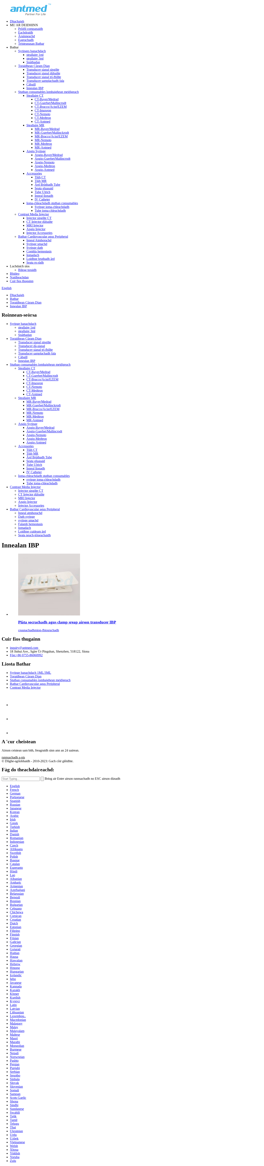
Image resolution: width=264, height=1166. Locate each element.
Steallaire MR (35, 125)
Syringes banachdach (32, 51)
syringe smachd (28, 520)
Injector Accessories (39, 233)
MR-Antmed (43, 147)
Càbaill (31, 84)
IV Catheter (42, 199)
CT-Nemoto (42, 114)
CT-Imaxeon (43, 110)
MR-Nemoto (43, 140)
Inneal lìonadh (44, 195)
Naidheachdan (19, 277)
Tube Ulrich (42, 192)
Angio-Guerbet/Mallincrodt (52, 158)
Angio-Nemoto (44, 162)
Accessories (34, 173)
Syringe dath (34, 247)
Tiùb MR (41, 181)
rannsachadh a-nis (13, 757)
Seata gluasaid (44, 188)
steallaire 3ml (35, 58)
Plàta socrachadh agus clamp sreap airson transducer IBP (67, 622)
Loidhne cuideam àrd (32, 531)
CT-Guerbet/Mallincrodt (50, 103)
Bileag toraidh (27, 270)
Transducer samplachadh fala (45, 80)
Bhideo (14, 273)
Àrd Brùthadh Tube (47, 184)
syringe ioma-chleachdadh (43, 479)
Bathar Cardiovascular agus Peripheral (43, 236)
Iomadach (32, 255)
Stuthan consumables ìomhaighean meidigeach (48, 92)
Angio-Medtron (45, 166)
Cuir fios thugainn (21, 281)
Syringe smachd (36, 244)
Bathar (14, 299)
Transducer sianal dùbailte (43, 73)
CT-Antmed (42, 121)
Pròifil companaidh (30, 29)
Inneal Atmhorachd (38, 240)
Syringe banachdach (23, 323)
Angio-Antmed (44, 169)
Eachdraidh (25, 32)
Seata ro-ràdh (35, 262)
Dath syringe (26, 516)
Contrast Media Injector (33, 214)
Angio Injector (35, 229)
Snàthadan (33, 62)
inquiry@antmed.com (24, 647)
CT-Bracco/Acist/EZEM (51, 106)
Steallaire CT (35, 95)
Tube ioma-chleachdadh (50, 210)
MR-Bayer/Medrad (47, 129)
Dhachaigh (17, 21)
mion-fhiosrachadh (47, 630)
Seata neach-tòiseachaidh (34, 535)
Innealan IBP (35, 88)
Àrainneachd (26, 36)
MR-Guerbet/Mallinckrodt (52, 132)
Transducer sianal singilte (42, 69)
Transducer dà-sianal (31, 346)
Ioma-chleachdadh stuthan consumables (52, 203)
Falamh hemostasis (30, 524)
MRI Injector (34, 225)
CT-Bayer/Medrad (47, 99)
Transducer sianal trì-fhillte (43, 77)
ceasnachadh (26, 630)
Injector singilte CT (39, 218)
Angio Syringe (36, 151)
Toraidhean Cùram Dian (34, 66)
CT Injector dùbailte (39, 221)
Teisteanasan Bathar (31, 43)
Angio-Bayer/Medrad (49, 155)
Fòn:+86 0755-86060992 (26, 655)
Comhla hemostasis (39, 251)
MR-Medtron (43, 144)
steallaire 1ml (35, 54)
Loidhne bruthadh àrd (40, 259)
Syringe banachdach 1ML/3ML (30, 672)
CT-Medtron (43, 118)
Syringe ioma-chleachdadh (52, 207)
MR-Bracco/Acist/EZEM (51, 136)
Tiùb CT (40, 177)
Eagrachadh (26, 40)
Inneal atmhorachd (30, 513)
